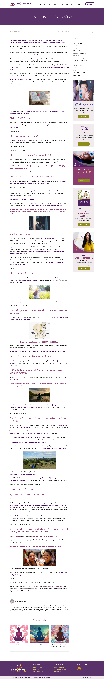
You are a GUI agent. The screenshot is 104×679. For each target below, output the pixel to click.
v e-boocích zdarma (37, 669)
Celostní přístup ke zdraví (80, 50)
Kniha (67, 4)
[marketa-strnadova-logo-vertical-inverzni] (19, 668)
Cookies (48, 677)
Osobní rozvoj (77, 63)
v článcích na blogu (37, 667)
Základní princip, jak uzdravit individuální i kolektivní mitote (58, 645)
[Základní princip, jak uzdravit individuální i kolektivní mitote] (60, 634)
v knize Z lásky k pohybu (38, 671)
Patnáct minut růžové (15, 645)
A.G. (93, 677)
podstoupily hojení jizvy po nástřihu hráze (44, 536)
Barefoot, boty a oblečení (80, 53)
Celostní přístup (58, 671)
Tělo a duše (77, 67)
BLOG (50, 4)
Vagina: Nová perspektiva (30, 586)
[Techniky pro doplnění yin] (39, 634)
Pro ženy (76, 55)
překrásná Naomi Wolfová (53, 586)
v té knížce (63, 516)
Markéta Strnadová (16, 31)
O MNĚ (72, 4)
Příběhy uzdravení (78, 45)
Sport (75, 70)
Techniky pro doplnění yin (36, 645)
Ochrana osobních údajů (39, 677)
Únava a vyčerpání (78, 65)
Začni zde (42, 4)
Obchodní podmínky (28, 677)
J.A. (90, 677)
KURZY (61, 4)
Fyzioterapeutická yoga (60, 669)
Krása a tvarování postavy (80, 58)
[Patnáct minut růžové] (19, 634)
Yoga (75, 48)
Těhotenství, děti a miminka (81, 60)
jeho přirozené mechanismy (34, 531)
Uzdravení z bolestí (79, 43)
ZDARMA (56, 4)
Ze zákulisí (77, 75)
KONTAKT (79, 4)
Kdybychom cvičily (15, 536)
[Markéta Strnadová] (20, 4)
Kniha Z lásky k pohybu (80, 72)
